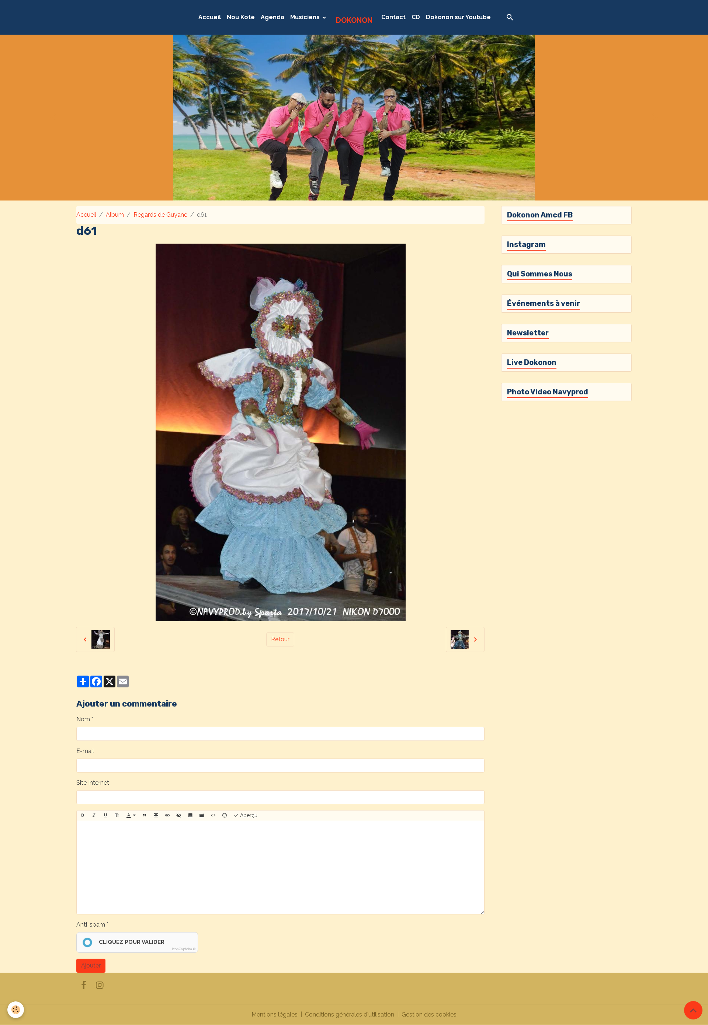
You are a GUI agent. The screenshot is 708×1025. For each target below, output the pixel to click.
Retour (280, 639)
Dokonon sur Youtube (458, 17)
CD (416, 17)
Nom (83, 719)
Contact (393, 17)
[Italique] (94, 815)
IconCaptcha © (183, 949)
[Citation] (144, 815)
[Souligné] (105, 815)
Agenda (272, 17)
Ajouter (91, 965)
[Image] (190, 815)
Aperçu (248, 815)
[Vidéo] (202, 815)
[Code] (213, 815)
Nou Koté (241, 17)
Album (115, 214)
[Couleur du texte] (131, 815)
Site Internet (92, 782)
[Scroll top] (693, 1010)
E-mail (85, 750)
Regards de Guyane (160, 214)
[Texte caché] (179, 815)
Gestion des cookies (429, 1014)
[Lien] (167, 815)
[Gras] (82, 815)
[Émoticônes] (224, 815)
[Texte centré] (156, 815)
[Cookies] (15, 1009)
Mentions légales (274, 1014)
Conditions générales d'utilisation (349, 1014)
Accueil (209, 17)
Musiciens (305, 17)
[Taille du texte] (117, 815)
